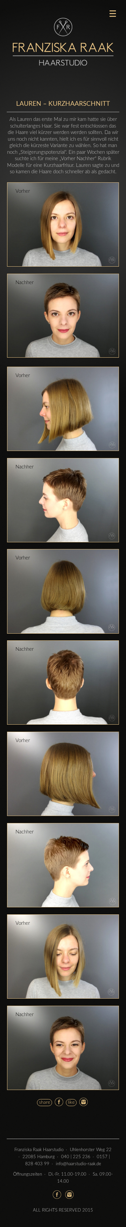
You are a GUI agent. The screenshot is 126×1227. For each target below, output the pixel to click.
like (71, 1102)
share (44, 1102)
